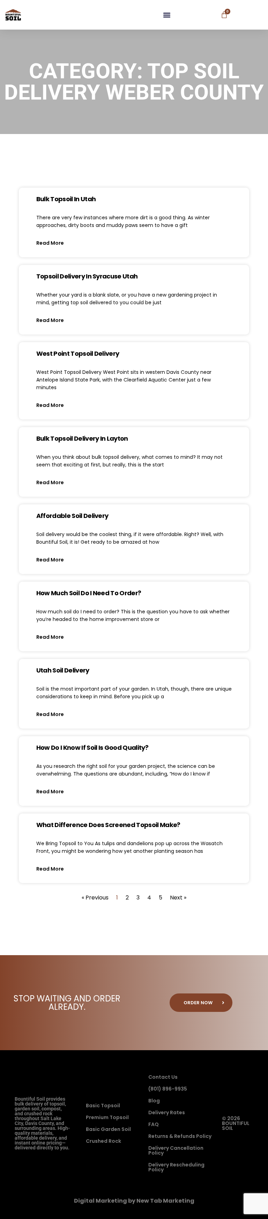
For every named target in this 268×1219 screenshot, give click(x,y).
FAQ (153, 1124)
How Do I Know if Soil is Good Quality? (92, 747)
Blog (154, 1100)
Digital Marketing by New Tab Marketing (134, 1201)
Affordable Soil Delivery (72, 515)
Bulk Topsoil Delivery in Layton (82, 438)
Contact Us (163, 1076)
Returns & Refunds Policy (179, 1136)
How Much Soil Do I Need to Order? (88, 593)
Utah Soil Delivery (62, 670)
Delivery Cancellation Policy (175, 1150)
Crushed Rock (103, 1141)
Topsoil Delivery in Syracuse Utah (87, 276)
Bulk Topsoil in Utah (66, 199)
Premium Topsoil (107, 1117)
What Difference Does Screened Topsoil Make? (108, 824)
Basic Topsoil (103, 1105)
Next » (178, 898)
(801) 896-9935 (167, 1088)
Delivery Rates (166, 1112)
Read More (50, 242)
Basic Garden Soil (108, 1129)
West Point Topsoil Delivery (77, 353)
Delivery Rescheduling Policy (176, 1167)
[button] (167, 15)
